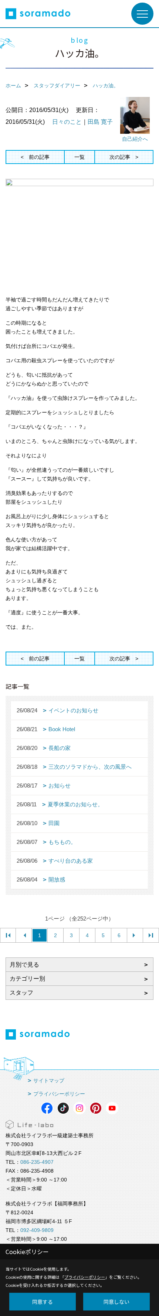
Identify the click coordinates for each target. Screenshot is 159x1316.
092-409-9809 (37, 1230)
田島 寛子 (100, 122)
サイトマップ (48, 1080)
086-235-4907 (37, 1162)
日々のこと (67, 122)
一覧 (79, 157)
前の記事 (39, 157)
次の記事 (119, 157)
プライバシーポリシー (59, 1094)
